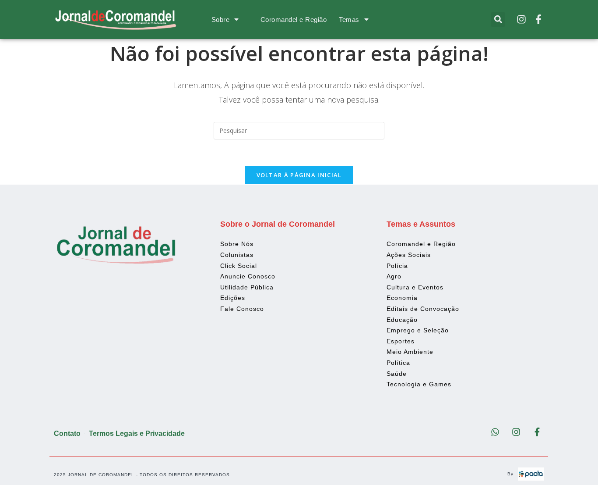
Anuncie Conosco (247, 276)
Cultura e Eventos (415, 287)
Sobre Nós (236, 243)
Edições (232, 297)
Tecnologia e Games (419, 384)
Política (398, 362)
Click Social (238, 265)
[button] (498, 19)
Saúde (397, 373)
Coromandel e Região (293, 19)
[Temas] (366, 19)
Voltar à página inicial (299, 175)
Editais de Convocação (423, 308)
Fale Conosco (242, 308)
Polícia (397, 265)
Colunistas (236, 254)
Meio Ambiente (410, 351)
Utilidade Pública (247, 287)
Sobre (220, 19)
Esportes (401, 341)
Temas (349, 19)
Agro (394, 276)
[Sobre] (236, 19)
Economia (402, 297)
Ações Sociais (409, 254)
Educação (402, 319)
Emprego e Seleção (418, 330)
